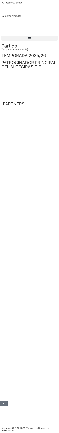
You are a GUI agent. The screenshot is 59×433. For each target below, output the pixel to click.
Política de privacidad (17, 420)
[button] (29, 38)
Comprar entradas (11, 15)
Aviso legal (37, 420)
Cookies (49, 420)
